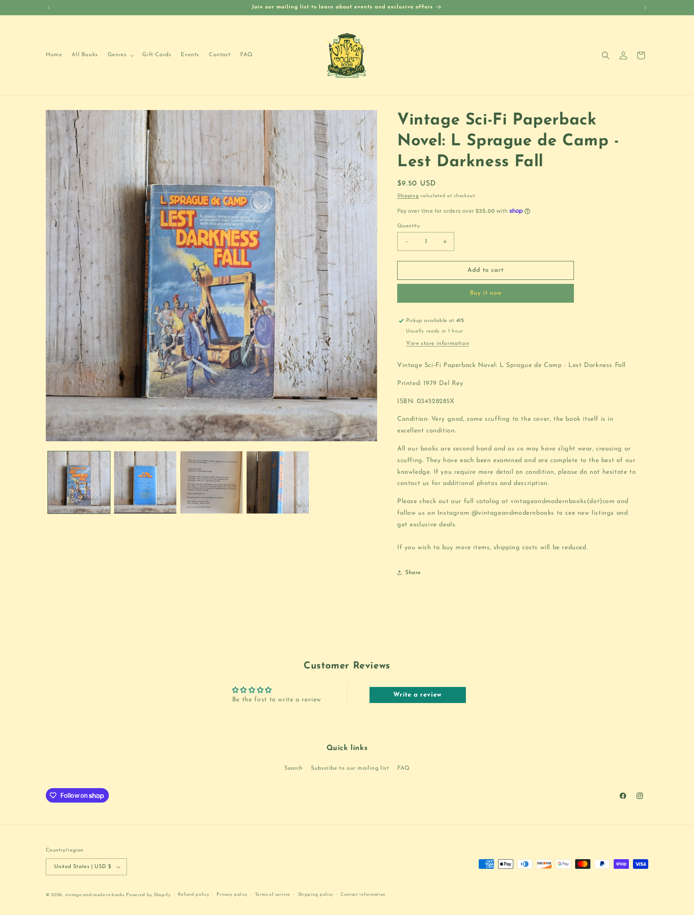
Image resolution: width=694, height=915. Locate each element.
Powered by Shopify (148, 895)
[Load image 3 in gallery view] (211, 482)
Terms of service (272, 895)
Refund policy (193, 895)
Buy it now (486, 293)
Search (293, 768)
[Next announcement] (645, 7)
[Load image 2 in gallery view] (145, 482)
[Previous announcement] (48, 7)
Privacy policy (231, 895)
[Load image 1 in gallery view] (79, 482)
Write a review (417, 695)
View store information (437, 343)
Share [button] (413, 573)
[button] (120, 55)
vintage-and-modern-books (95, 895)
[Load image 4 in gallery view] (278, 482)
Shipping (408, 196)
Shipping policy (315, 895)
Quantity (408, 225)
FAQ (403, 768)
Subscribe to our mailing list (350, 768)
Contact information (363, 895)
